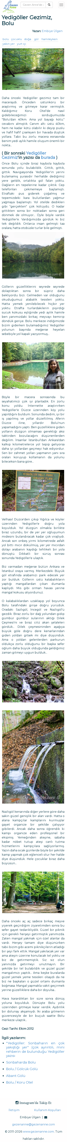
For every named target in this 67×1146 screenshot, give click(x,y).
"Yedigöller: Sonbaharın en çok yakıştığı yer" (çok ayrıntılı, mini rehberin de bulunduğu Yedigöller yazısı (35, 1049)
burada (48, 157)
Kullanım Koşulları (47, 1110)
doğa (27, 39)
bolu (6, 39)
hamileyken (49, 39)
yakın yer (9, 43)
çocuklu (16, 39)
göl (36, 39)
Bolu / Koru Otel (19, 1082)
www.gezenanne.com (38, 1131)
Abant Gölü (15, 1076)
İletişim (14, 1110)
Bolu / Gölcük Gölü (22, 1069)
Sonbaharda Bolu (21, 1062)
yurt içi (21, 43)
